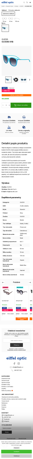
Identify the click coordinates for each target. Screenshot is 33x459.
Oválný (26, 223)
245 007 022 (18, 370)
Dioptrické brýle (6, 378)
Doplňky (4, 388)
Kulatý (21, 223)
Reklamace (4, 403)
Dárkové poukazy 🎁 (7, 390)
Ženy (21, 213)
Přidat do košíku (22, 105)
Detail (3, 313)
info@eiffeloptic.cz (18, 367)
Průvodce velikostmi (14, 10)
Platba (3, 409)
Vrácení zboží (5, 401)
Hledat (7, 432)
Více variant (10, 313)
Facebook (14, 363)
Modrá (22, 220)
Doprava (4, 407)
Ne (21, 245)
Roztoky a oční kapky (7, 386)
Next (30, 282)
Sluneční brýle (5, 380)
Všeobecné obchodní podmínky (10, 397)
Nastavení (16, 447)
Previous (3, 282)
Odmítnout (16, 456)
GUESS (22, 202)
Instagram (18, 363)
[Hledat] (24, 2)
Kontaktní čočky (6, 384)
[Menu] (30, 2)
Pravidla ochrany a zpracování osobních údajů (14, 399)
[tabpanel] (7, 303)
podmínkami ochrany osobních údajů (16, 350)
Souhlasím (16, 451)
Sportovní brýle (6, 382)
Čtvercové (23, 227)
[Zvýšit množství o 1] (9, 105)
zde (20, 445)
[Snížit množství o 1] (3, 105)
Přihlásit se (16, 345)
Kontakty (4, 405)
